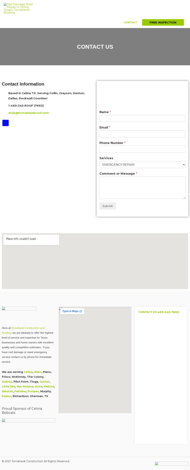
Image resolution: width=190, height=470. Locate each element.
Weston (7, 391)
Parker (6, 396)
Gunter (45, 381)
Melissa (49, 386)
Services (106, 158)
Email (104, 127)
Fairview (20, 391)
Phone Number (112, 143)
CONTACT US (159, 312)
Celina (28, 372)
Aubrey (7, 381)
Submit (107, 206)
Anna (38, 386)
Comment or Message (118, 173)
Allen (37, 372)
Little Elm (8, 386)
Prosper (33, 391)
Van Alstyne (25, 386)
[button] (163, 22)
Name (105, 112)
